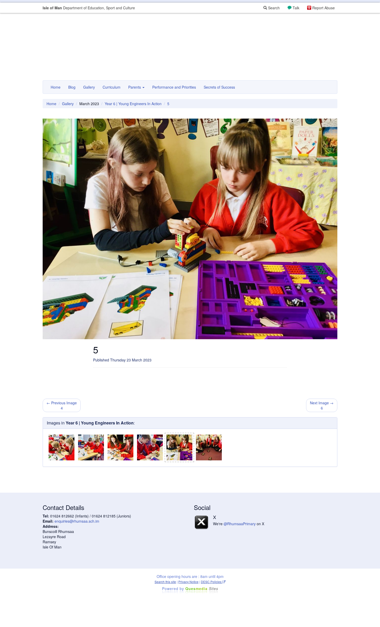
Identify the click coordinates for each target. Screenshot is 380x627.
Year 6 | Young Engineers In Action (133, 103)
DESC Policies (211, 581)
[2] (91, 447)
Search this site (165, 581)
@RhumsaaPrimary (240, 523)
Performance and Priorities (174, 87)
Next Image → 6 (321, 405)
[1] (61, 447)
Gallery (89, 87)
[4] (150, 447)
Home (55, 87)
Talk (296, 7)
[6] (209, 447)
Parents (135, 87)
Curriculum (111, 87)
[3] (120, 447)
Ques (201, 588)
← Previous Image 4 (62, 405)
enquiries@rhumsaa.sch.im (77, 521)
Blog (71, 87)
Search (273, 7)
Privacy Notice (188, 581)
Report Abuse (323, 7)
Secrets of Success (219, 87)
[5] (179, 447)
